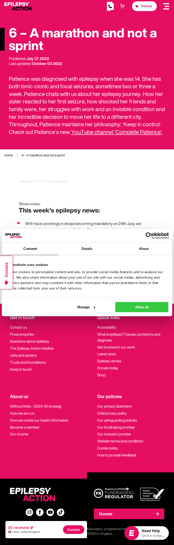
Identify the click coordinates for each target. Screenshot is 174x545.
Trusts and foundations (28, 362)
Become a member (25, 427)
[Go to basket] (122, 6)
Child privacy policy (112, 413)
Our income (19, 434)
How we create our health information (39, 420)
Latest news (106, 354)
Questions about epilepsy (29, 341)
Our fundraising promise (116, 427)
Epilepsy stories (109, 361)
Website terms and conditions (120, 441)
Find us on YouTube (50, 512)
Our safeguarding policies (117, 420)
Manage (83, 307)
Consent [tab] (30, 249)
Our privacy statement (114, 406)
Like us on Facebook (40, 512)
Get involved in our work (116, 347)
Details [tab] (87, 249)
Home (8, 155)
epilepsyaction (26, 181)
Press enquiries (22, 334)
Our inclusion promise (114, 434)
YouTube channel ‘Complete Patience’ (116, 132)
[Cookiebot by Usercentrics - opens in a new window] (149, 235)
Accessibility (106, 327)
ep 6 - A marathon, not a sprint (52, 181)
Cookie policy (107, 448)
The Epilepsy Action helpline (32, 348)
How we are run (22, 413)
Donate (105, 514)
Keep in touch (21, 369)
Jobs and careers (23, 355)
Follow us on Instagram (29, 512)
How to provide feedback (116, 455)
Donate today (107, 368)
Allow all (142, 307)
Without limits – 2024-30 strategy (36, 406)
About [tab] (144, 249)
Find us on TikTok (60, 512)
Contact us (18, 327)
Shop (101, 375)
